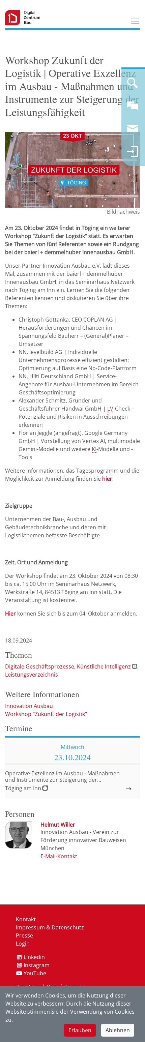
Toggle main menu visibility (135, 21)
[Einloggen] (132, 154)
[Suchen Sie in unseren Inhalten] (132, 85)
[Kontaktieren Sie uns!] (132, 108)
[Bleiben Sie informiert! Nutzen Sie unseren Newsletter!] (132, 131)
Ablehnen (118, 1030)
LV (110, 408)
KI (94, 449)
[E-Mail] (58, 856)
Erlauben (79, 1030)
